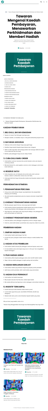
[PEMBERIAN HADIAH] (2, 227)
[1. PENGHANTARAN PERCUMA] (2, 189)
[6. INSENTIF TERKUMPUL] (2, 287)
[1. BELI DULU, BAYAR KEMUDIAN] (2, 132)
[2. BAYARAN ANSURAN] (2, 142)
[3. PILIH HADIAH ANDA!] (2, 255)
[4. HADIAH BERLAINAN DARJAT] (2, 265)
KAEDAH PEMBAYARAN (8, 79)
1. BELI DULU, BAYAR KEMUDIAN (10, 81)
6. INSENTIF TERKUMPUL (9, 108)
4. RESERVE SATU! (7, 86)
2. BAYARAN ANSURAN (8, 82)
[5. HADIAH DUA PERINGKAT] (2, 274)
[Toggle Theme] (41, 2)
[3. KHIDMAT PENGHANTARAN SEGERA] (2, 218)
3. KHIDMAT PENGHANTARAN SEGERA (11, 94)
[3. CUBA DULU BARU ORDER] (2, 158)
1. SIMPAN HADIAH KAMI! (9, 98)
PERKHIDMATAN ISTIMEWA (9, 88)
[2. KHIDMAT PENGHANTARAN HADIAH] (2, 202)
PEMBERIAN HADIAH (8, 96)
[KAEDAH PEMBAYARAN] (2, 127)
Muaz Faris (24, 343)
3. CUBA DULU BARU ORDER (9, 84)
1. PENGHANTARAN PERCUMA (10, 90)
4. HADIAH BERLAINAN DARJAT (10, 104)
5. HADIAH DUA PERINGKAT (9, 106)
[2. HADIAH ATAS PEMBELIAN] (2, 244)
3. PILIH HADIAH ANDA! (9, 102)
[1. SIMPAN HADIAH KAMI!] (2, 232)
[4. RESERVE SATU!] (2, 171)
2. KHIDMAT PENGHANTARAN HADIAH (11, 92)
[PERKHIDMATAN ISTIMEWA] (2, 184)
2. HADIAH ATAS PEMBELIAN (9, 100)
